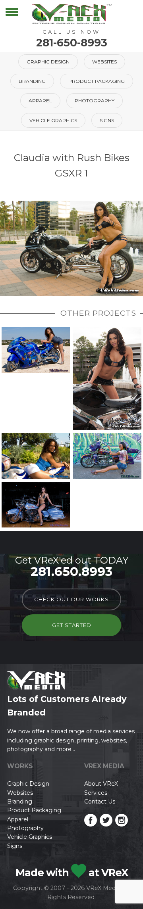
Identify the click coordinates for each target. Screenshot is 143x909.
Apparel (40, 101)
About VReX (101, 783)
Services (95, 792)
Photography (94, 101)
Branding (32, 81)
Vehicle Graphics (53, 120)
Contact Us (99, 801)
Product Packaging (96, 81)
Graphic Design (48, 62)
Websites (104, 62)
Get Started (71, 625)
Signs (107, 120)
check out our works (71, 599)
